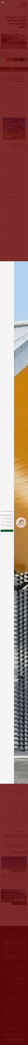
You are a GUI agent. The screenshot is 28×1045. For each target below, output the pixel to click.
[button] (3, 3)
